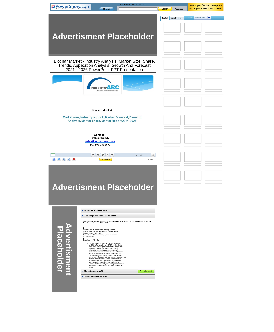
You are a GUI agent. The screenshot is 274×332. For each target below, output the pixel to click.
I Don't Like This (64, 159)
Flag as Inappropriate (59, 159)
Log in (145, 4)
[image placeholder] (172, 27)
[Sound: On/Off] (137, 155)
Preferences (129, 4)
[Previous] (98, 155)
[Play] (102, 155)
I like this (69, 159)
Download (106, 159)
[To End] (112, 155)
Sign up (138, 4)
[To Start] (93, 155)
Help (121, 4)
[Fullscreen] (153, 155)
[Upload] (106, 9)
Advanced (179, 9)
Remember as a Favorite (74, 159)
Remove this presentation (54, 159)
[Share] (146, 159)
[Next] (107, 155)
